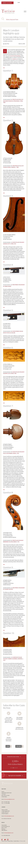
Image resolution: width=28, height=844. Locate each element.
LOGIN (7, 746)
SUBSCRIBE (18, 746)
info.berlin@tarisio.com (8, 832)
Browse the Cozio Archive (13, 756)
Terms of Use (4, 841)
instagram (7, 839)
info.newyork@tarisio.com (9, 799)
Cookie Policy (16, 841)
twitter (5, 839)
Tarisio (7, 783)
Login (19, 2)
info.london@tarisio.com (9, 816)
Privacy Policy (10, 841)
